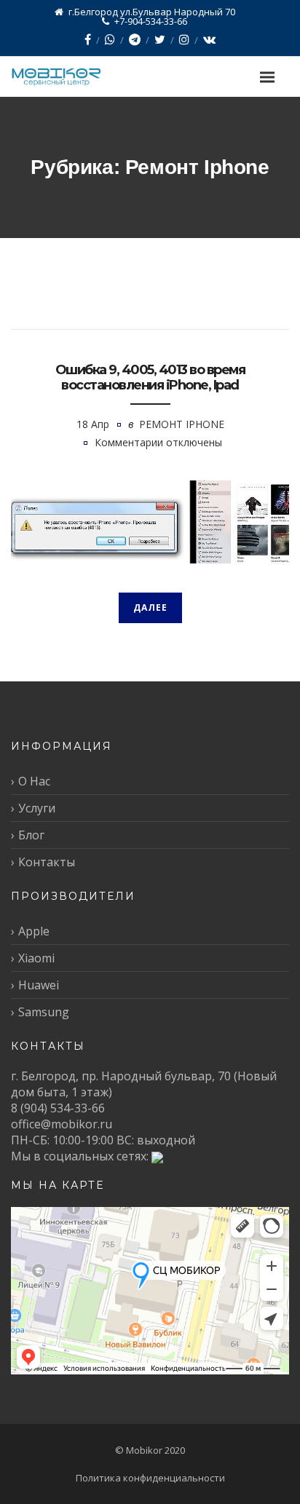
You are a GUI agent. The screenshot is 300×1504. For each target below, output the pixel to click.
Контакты (46, 862)
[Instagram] (184, 39)
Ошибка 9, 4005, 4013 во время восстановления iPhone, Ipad (150, 377)
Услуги (36, 808)
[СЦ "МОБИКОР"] (71, 77)
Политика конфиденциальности (150, 1477)
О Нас (34, 781)
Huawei (38, 985)
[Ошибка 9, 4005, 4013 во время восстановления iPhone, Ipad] (150, 521)
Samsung (43, 1012)
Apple (34, 931)
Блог (31, 835)
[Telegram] (135, 39)
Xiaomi (36, 958)
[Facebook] (87, 39)
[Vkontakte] (209, 39)
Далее (150, 607)
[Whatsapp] (110, 39)
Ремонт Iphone (181, 424)
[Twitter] (159, 39)
